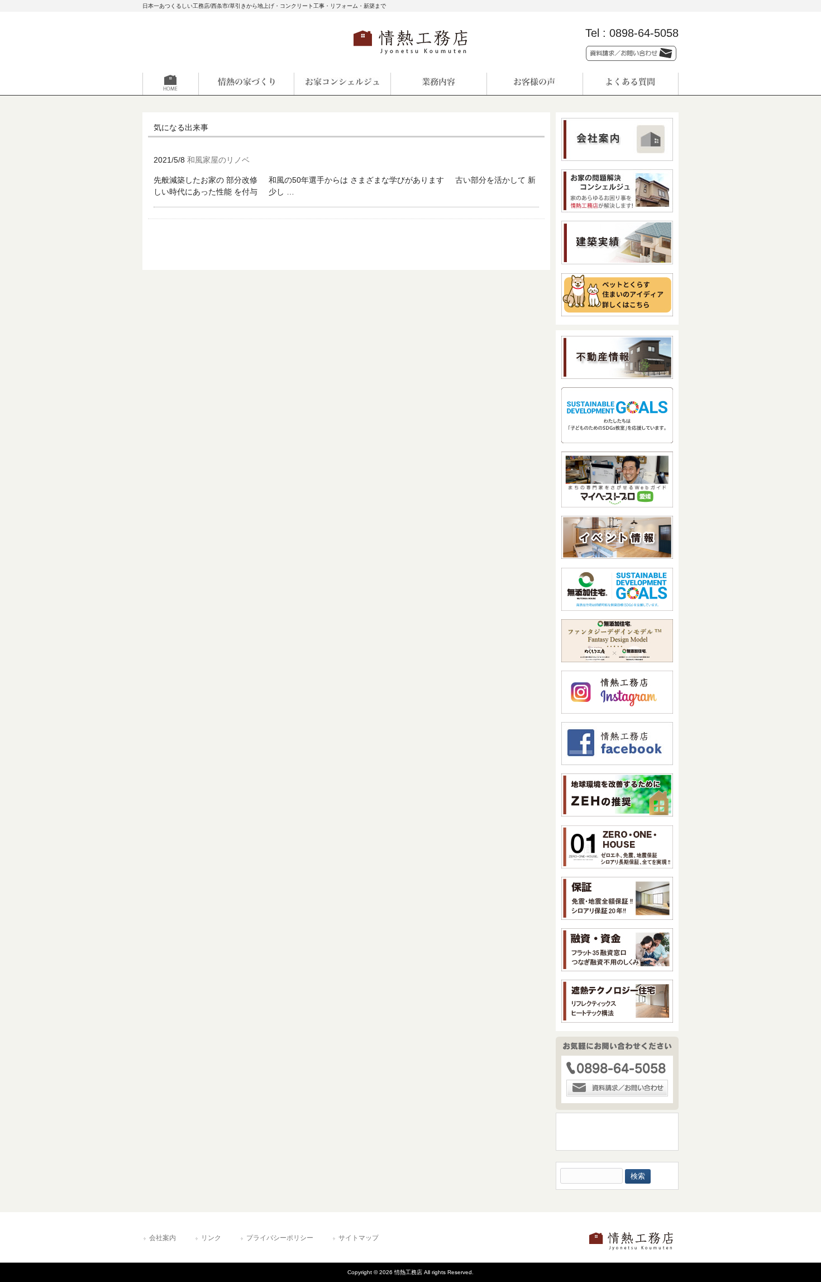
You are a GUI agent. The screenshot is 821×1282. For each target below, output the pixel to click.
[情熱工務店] (410, 57)
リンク (211, 1238)
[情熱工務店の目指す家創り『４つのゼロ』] (246, 84)
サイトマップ (358, 1238)
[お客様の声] (534, 84)
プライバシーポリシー (279, 1238)
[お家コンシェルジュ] (342, 84)
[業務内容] (438, 84)
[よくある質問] (631, 84)
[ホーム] (190, 84)
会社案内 (162, 1238)
